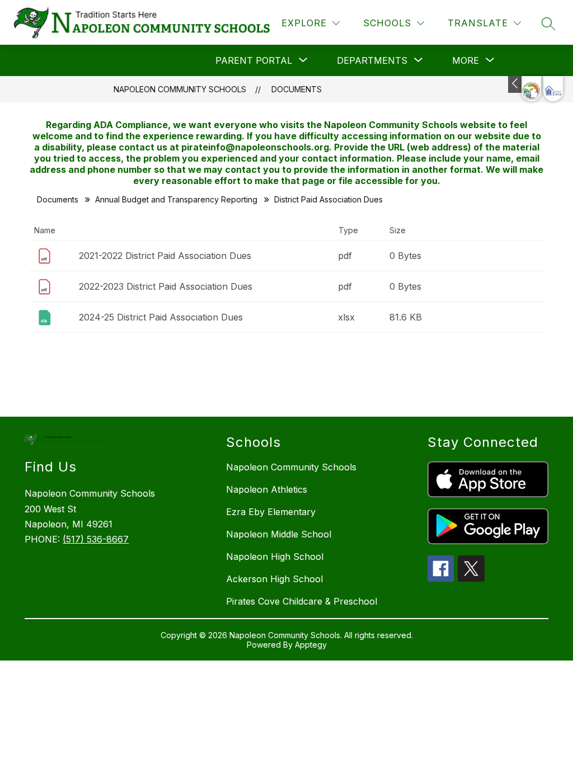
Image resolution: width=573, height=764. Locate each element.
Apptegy (311, 644)
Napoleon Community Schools (180, 89)
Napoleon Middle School (278, 534)
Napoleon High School (274, 556)
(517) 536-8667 (96, 539)
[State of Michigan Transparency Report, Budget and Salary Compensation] (531, 88)
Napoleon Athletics (266, 489)
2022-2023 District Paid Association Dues (165, 286)
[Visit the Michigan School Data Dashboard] (553, 88)
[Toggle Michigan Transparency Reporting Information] (515, 84)
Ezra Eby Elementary (271, 511)
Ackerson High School (274, 578)
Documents (296, 89)
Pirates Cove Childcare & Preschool (301, 601)
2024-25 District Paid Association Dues (161, 317)
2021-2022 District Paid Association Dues (165, 255)
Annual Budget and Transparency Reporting (176, 199)
